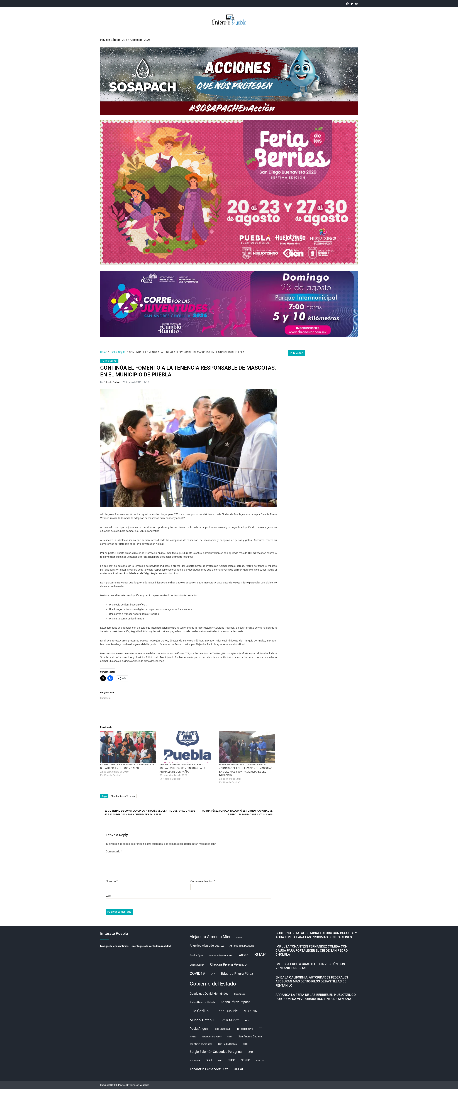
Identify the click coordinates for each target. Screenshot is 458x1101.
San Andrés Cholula (250, 1036)
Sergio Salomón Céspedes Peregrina (216, 1052)
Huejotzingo (239, 994)
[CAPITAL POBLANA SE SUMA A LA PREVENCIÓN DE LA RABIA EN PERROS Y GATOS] (128, 747)
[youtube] (356, 3)
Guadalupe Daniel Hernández (209, 993)
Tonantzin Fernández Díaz (209, 1069)
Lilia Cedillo (199, 1011)
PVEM (193, 1036)
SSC (209, 1060)
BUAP (260, 954)
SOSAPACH (195, 1060)
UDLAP (239, 1069)
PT (260, 1028)
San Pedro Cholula (227, 1044)
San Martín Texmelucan (201, 1044)
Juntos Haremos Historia (202, 1002)
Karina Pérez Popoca (235, 1002)
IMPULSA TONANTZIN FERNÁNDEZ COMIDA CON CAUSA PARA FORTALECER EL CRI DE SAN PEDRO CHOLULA (312, 950)
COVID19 (197, 973)
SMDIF (251, 1051)
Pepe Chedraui (222, 1028)
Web (108, 895)
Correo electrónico (202, 881)
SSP (220, 1060)
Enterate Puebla (112, 382)
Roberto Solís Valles (211, 1036)
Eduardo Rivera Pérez (237, 974)
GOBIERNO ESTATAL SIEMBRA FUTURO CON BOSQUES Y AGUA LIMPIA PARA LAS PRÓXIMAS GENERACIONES (316, 935)
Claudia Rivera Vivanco (123, 796)
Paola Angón (199, 1028)
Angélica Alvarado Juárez (207, 945)
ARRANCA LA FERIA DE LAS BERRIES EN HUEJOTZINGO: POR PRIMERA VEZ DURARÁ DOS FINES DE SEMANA (316, 997)
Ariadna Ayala (196, 955)
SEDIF (246, 1044)
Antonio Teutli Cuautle (242, 945)
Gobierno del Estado (213, 984)
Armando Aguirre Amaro (221, 955)
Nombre (112, 881)
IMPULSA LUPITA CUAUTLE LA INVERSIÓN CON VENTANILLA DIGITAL (310, 966)
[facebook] (347, 3)
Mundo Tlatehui (202, 1020)
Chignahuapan (197, 964)
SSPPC (245, 1060)
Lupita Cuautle (226, 1011)
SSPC (231, 1060)
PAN (247, 1020)
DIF (213, 973)
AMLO (239, 937)
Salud (229, 1037)
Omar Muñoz (229, 1020)
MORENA (250, 1011)
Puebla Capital (109, 361)
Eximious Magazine (139, 1085)
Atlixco (243, 955)
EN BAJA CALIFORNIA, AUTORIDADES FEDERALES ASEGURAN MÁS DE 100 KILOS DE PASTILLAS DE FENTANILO (312, 981)
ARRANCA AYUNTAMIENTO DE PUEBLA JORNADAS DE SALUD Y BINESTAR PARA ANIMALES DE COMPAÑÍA (182, 768)
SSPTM (260, 1060)
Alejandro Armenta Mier (210, 936)
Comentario (114, 851)
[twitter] (351, 3)
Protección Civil (244, 1028)
